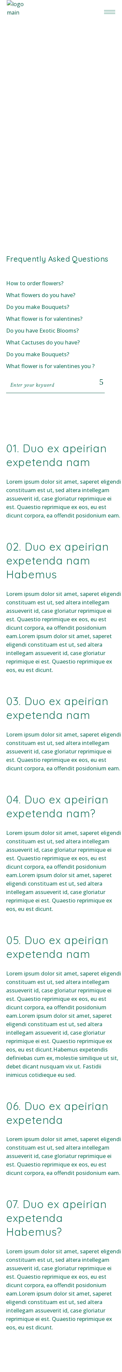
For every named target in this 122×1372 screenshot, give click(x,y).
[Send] (101, 382)
